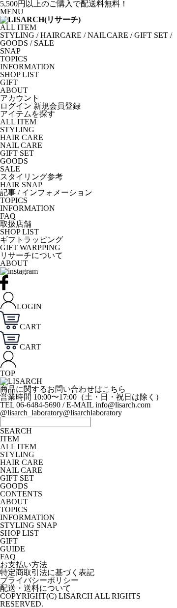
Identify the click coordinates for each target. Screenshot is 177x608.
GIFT (9, 82)
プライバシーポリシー (39, 580)
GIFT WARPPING (30, 247)
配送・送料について (35, 588)
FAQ (8, 216)
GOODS (14, 43)
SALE (44, 43)
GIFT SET (151, 35)
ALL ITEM (18, 27)
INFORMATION (27, 66)
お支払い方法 (23, 564)
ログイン (15, 106)
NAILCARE (108, 35)
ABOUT (14, 90)
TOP (7, 373)
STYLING (17, 35)
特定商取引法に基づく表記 (47, 572)
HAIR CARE (21, 137)
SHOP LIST (19, 74)
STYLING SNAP (28, 525)
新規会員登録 (57, 106)
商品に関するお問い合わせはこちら (63, 389)
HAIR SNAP (21, 184)
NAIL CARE (21, 145)
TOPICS (14, 59)
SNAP (10, 51)
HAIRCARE (61, 35)
